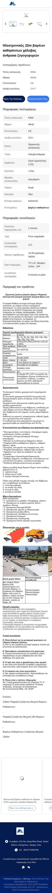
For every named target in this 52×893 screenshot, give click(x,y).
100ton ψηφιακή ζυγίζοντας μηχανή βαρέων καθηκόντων (25, 702)
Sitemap (26, 879)
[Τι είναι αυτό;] (23, 867)
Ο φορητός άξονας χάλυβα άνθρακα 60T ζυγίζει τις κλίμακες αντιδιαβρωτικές (21, 800)
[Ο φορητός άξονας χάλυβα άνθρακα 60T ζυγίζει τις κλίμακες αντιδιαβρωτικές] (21, 778)
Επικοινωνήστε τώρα (37, 99)
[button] (7, 783)
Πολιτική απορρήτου (12, 879)
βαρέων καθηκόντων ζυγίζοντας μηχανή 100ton (23, 732)
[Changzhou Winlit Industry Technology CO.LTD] (12, 4)
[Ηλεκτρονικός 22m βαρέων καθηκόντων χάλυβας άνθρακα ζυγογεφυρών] (26, 15)
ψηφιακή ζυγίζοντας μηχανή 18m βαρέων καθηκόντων (23, 717)
